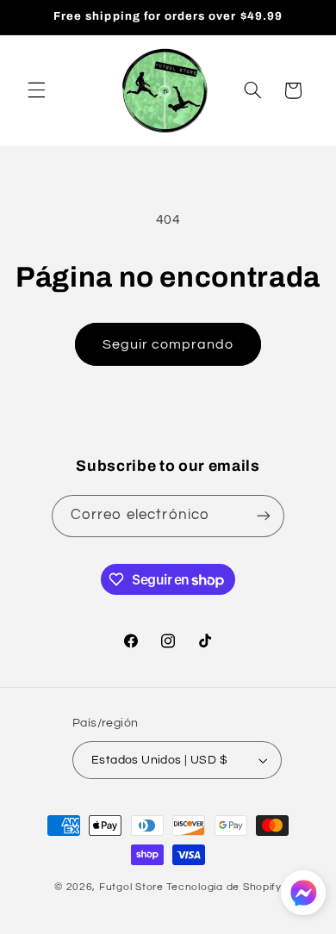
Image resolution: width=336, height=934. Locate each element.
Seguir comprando (168, 344)
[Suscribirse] (263, 516)
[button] (36, 90)
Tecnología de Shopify (224, 887)
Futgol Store (131, 887)
